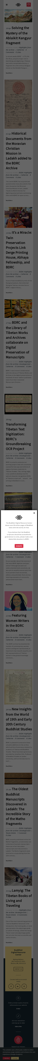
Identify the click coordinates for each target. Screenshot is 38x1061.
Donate (19, 546)
